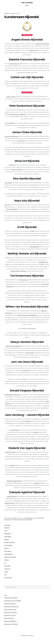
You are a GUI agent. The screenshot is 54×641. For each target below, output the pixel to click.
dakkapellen (7, 533)
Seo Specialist (24, 635)
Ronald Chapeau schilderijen (12, 394)
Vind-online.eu (27, 3)
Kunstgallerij (8, 519)
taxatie (6, 571)
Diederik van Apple (10, 452)
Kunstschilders (17, 519)
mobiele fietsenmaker (10, 557)
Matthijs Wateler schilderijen (18, 271)
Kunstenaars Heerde (10, 615)
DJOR (32, 231)
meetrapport (7, 551)
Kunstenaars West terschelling (12, 600)
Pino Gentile (8, 182)
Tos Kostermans (23, 279)
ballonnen (7, 527)
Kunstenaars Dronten (10, 609)
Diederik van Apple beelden (14, 481)
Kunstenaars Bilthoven (10, 621)
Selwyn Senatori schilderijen (13, 346)
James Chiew (21, 140)
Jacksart (36, 432)
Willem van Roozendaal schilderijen (27, 315)
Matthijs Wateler (43, 262)
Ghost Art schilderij (17, 169)
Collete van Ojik (11, 96)
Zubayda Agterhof (12, 496)
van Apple (11, 465)
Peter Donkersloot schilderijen (17, 114)
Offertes (6, 560)
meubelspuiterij (8, 554)
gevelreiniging (8, 545)
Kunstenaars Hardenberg (11, 606)
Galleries (13, 518)
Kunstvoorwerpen (27, 519)
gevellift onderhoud (9, 542)
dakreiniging (7, 536)
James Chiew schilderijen (11, 136)
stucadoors (7, 568)
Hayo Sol (7, 204)
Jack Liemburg (27, 421)
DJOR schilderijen (34, 246)
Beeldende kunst (28, 518)
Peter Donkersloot (10, 123)
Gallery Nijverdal (39, 518)
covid (5, 530)
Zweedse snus (8, 577)
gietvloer (6, 548)
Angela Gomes (33, 50)
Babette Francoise (14, 63)
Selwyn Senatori (30, 352)
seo (5, 563)
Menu (27, 5)
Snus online (7, 565)
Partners (31, 635)
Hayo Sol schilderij (12, 209)
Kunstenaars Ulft (9, 618)
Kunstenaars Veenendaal (11, 624)
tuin (5, 574)
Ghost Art (12, 165)
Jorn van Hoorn (25, 370)
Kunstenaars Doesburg (10, 612)
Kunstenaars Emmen (10, 603)
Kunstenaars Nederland (10, 597)
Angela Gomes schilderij (42, 43)
